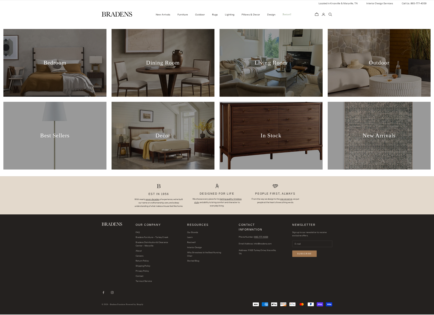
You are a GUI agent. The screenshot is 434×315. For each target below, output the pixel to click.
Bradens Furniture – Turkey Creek (152, 237)
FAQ (138, 232)
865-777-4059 (261, 237)
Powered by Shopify (134, 304)
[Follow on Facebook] (103, 292)
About (139, 250)
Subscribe (304, 253)
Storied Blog (193, 260)
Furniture (182, 14)
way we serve (286, 199)
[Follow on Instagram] (112, 292)
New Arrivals (163, 14)
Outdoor (200, 14)
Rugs (215, 14)
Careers (140, 256)
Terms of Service (144, 281)
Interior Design (194, 247)
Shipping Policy (143, 266)
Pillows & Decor (251, 14)
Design (271, 14)
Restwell (191, 242)
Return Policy (142, 260)
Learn (190, 237)
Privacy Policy (142, 271)
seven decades (152, 199)
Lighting (229, 14)
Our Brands (192, 232)
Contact (140, 276)
